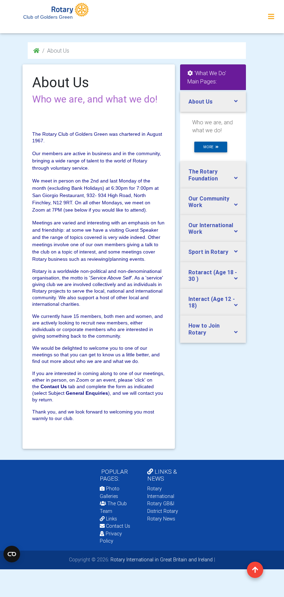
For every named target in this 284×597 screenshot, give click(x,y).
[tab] (213, 101)
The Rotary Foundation (203, 174)
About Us (200, 101)
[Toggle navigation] (271, 16)
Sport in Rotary (208, 251)
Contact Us (117, 526)
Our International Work (210, 228)
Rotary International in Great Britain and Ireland (161, 559)
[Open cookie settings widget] (11, 554)
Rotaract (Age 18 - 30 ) (212, 275)
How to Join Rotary (204, 329)
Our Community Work (208, 201)
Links (111, 519)
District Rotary (162, 511)
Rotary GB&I (160, 503)
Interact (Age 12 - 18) (211, 302)
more (209, 147)
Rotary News (161, 519)
